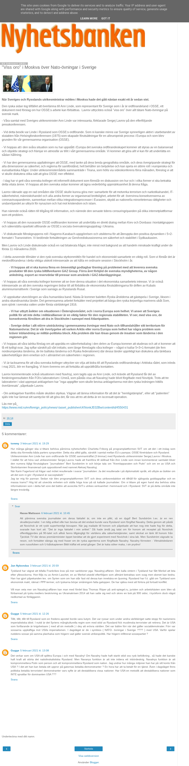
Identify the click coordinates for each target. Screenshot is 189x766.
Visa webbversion (88, 755)
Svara (14, 498)
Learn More (89, 18)
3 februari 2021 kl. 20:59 (44, 565)
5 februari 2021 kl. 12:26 (34, 613)
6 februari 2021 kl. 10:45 (55, 513)
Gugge (15, 613)
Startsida (88, 749)
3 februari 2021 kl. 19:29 (34, 443)
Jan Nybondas (20, 565)
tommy (15, 443)
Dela (7, 424)
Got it (105, 18)
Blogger (94, 762)
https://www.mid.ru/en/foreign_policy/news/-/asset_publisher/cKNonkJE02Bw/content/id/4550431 (65, 407)
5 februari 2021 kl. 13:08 (34, 650)
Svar (17, 506)
